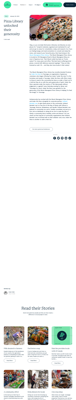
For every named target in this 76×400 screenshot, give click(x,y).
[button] (23, 4)
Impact (31, 4)
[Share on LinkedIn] (62, 138)
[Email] (66, 138)
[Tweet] (58, 138)
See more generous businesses (41, 129)
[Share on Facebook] (54, 138)
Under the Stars (36, 74)
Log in (39, 4)
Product (16, 4)
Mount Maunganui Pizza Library (39, 55)
